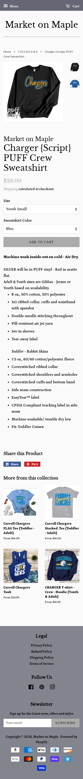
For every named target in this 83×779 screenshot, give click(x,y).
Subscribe (65, 723)
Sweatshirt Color (17, 220)
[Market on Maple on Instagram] (52, 688)
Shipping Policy (41, 657)
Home (7, 51)
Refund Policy (41, 652)
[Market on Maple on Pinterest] (41, 688)
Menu (13, 6)
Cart (76, 6)
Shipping (10, 189)
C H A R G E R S (28, 51)
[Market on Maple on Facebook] (31, 688)
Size (6, 201)
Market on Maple (41, 25)
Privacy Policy (41, 645)
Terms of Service (41, 664)
